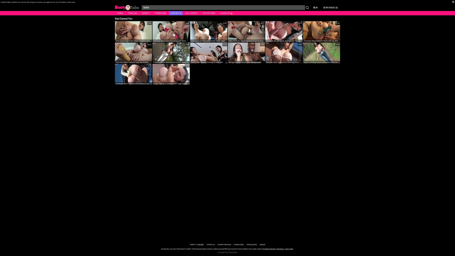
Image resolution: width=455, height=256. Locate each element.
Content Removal (224, 244)
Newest (146, 13)
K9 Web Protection (269, 249)
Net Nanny (280, 249)
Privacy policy (252, 244)
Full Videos (191, 13)
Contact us (211, 244)
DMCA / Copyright (197, 244)
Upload (262, 244)
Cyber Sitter (289, 249)
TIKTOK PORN (208, 13)
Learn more (71, 2)
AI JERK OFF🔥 (226, 13)
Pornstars (160, 13)
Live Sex (174, 13)
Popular (132, 13)
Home (120, 13)
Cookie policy (239, 244)
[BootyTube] (127, 7)
